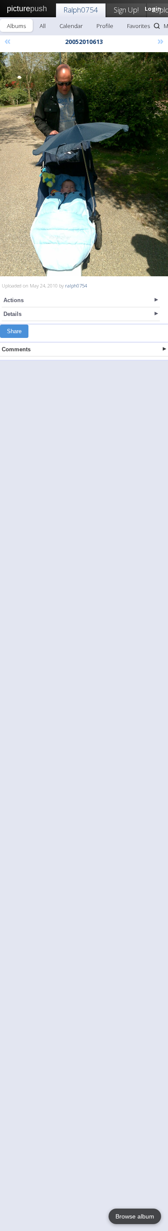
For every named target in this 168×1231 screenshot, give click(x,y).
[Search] (157, 26)
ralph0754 (76, 285)
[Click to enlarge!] (84, 164)
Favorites (138, 26)
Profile (104, 26)
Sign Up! (126, 10)
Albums (16, 26)
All (43, 26)
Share (14, 331)
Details (12, 314)
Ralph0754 (80, 10)
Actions (13, 300)
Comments (16, 349)
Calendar (71, 26)
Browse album (134, 1216)
